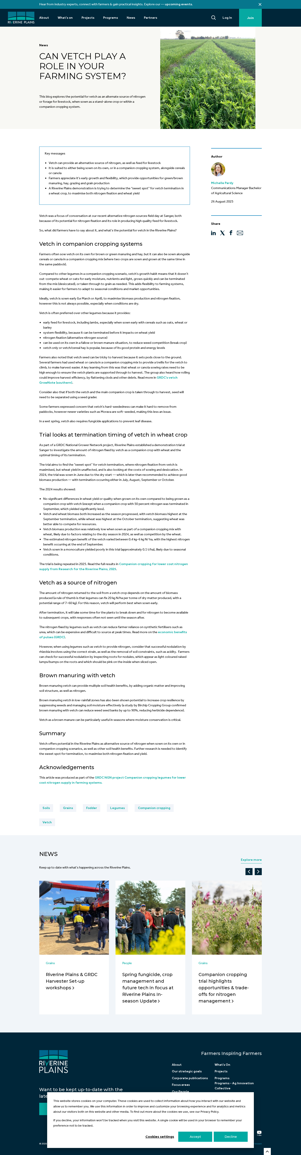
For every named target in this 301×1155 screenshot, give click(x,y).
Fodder (91, 808)
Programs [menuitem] (110, 18)
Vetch (47, 822)
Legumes (117, 808)
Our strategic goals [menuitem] (187, 1071)
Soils (46, 808)
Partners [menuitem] (150, 18)
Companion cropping (154, 808)
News (43, 45)
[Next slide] (258, 871)
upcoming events (178, 4)
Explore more (251, 860)
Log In (227, 18)
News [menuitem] (131, 18)
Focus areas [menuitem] (181, 1085)
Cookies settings (159, 1137)
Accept (195, 1137)
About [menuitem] (44, 18)
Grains (68, 808)
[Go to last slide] (249, 871)
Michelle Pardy (222, 183)
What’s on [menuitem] (65, 18)
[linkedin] (213, 233)
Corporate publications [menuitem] (190, 1078)
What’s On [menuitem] (222, 1065)
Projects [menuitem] (88, 18)
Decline (231, 1137)
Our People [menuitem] (180, 1092)
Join (250, 18)
